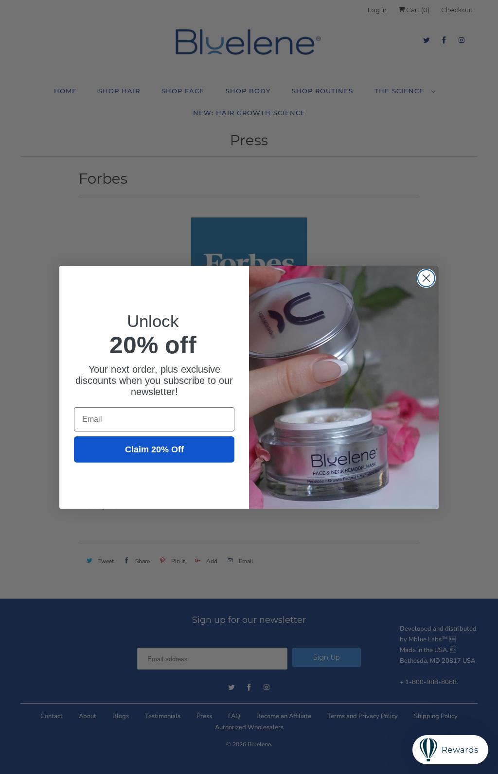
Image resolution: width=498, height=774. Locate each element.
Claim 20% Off (154, 449)
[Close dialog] (426, 278)
